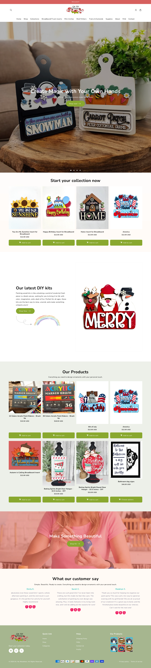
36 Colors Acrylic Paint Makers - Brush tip (58, 417)
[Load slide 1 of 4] (70, 170)
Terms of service (136, 662)
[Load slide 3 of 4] (77, 170)
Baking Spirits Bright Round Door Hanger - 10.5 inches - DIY (92, 488)
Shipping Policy (81, 639)
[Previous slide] (2, 170)
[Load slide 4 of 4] (80, 170)
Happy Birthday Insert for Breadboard (58, 232)
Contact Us (80, 646)
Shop (44, 642)
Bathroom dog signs (126, 482)
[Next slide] (148, 170)
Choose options (128, 500)
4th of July (92, 427)
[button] (11, 10)
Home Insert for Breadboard (92, 232)
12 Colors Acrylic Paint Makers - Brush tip (25, 417)
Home (45, 639)
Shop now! (73, 104)
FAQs (78, 642)
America (126, 232)
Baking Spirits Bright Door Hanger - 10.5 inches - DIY (58, 490)
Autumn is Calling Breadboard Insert (25, 473)
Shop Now (23, 311)
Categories (46, 646)
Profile (78, 649)
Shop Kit (73, 544)
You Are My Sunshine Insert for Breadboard (24, 233)
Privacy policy (124, 662)
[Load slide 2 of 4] (74, 170)
